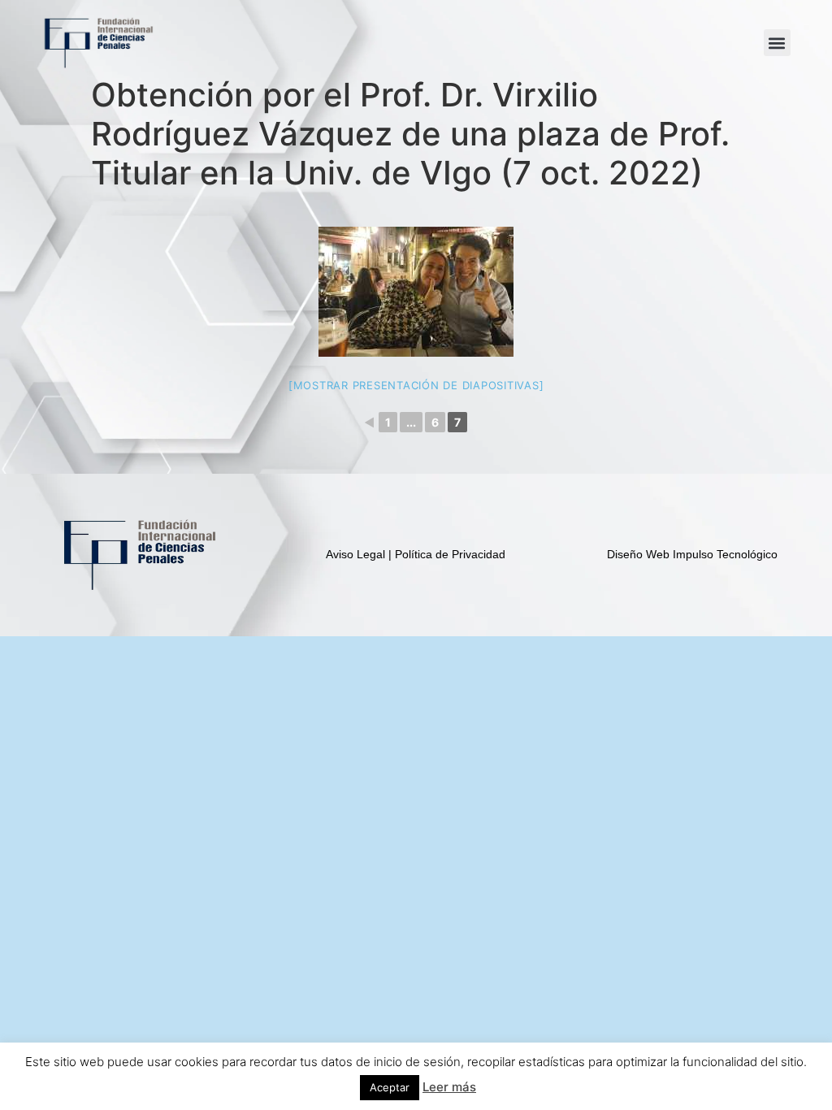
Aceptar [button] (390, 1087)
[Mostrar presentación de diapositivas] (416, 385)
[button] (777, 42)
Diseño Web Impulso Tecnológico (692, 554)
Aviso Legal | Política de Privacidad (415, 554)
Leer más (449, 1087)
